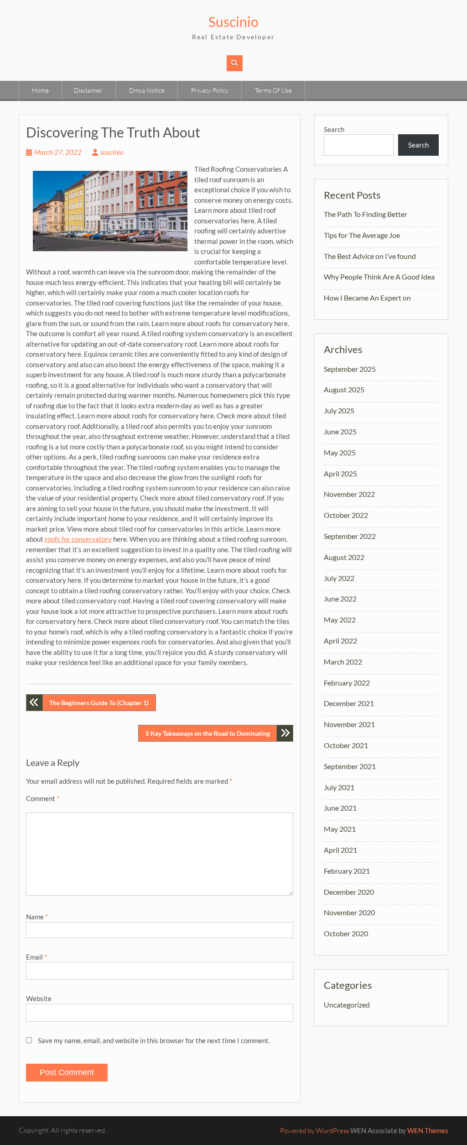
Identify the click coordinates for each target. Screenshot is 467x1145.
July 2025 (339, 410)
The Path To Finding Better (365, 214)
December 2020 (349, 891)
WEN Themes (427, 1130)
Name (37, 917)
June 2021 (340, 807)
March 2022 (343, 661)
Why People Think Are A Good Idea (379, 276)
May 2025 (340, 452)
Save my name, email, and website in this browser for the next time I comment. (154, 1040)
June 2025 (340, 431)
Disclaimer (88, 90)
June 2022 (340, 598)
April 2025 (340, 473)
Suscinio (233, 21)
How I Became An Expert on (367, 297)
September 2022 (350, 536)
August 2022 (344, 557)
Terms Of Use (273, 90)
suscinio (112, 152)
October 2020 (346, 933)
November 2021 (349, 724)
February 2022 (347, 682)
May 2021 (340, 828)
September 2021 (350, 766)
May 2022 (340, 619)
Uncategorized (347, 1004)
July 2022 (339, 578)
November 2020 (349, 912)
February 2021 (347, 870)
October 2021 (346, 745)
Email (36, 957)
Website (39, 998)
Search (334, 129)
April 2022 (340, 640)
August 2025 (344, 389)
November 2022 (349, 494)
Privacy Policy (209, 90)
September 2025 (350, 368)
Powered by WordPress (314, 1130)
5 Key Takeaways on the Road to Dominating (207, 733)
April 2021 (340, 849)
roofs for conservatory (78, 539)
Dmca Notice (147, 90)
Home (40, 90)
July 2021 (339, 787)
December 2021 (349, 703)
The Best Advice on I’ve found (370, 256)
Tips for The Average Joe (362, 235)
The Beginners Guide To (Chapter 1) (99, 703)
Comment (42, 798)
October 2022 (346, 515)
